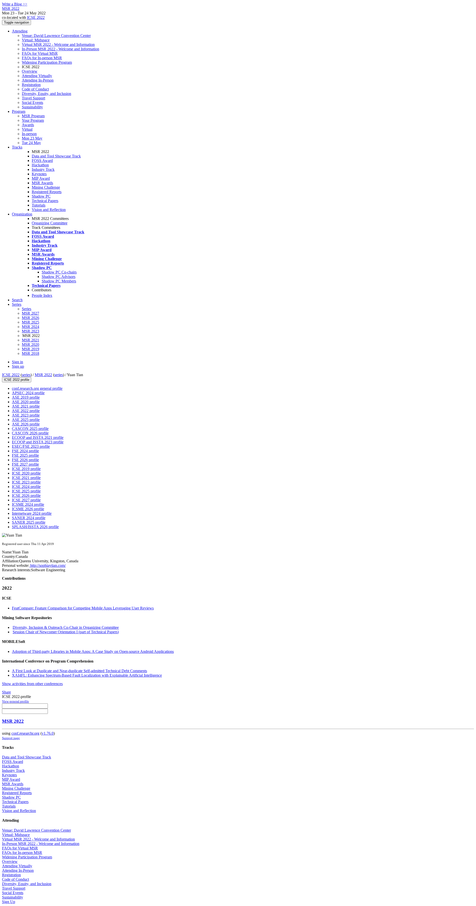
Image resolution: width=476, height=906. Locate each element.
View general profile (15, 701)
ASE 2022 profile (26, 411)
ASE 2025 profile (26, 420)
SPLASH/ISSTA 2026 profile (35, 527)
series (26, 375)
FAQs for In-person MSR (42, 58)
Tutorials (38, 205)
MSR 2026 (30, 318)
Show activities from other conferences (32, 684)
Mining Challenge (46, 187)
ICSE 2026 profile (26, 495)
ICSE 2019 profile (26, 469)
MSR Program (33, 116)
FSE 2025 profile (25, 455)
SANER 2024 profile (28, 518)
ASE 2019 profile (26, 397)
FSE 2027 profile (25, 464)
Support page (11, 738)
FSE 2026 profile (25, 460)
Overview (29, 71)
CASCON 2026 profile (30, 433)
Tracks (17, 147)
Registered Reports (46, 192)
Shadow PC (41, 196)
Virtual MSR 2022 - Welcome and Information (58, 44)
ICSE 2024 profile (26, 486)
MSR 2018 (30, 353)
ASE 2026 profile (26, 424)
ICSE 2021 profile (26, 478)
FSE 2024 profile (25, 451)
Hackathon (40, 165)
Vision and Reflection (49, 210)
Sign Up (8, 902)
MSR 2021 (30, 340)
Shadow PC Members (59, 281)
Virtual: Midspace (36, 40)
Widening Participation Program (47, 62)
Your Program (33, 120)
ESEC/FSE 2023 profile (31, 446)
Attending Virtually (37, 76)
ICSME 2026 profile (28, 509)
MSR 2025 (30, 322)
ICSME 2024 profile (28, 504)
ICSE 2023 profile (26, 482)
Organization (22, 214)
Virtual (27, 129)
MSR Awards (42, 183)
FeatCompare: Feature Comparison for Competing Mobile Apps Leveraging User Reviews (83, 608)
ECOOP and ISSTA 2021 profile (37, 437)
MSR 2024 (30, 327)
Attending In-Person (38, 80)
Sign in (17, 362)
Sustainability (32, 107)
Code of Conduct (35, 89)
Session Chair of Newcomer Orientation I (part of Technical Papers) (66, 632)
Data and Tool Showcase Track (56, 156)
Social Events (32, 102)
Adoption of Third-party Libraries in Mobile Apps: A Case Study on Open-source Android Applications (93, 651)
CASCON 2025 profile (30, 428)
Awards (28, 125)
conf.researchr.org (25, 733)
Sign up (18, 366)
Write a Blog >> (14, 4)
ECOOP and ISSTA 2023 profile (37, 442)
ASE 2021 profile (26, 406)
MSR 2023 (30, 331)
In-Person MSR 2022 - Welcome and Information (60, 49)
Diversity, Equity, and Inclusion (46, 93)
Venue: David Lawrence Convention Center (56, 35)
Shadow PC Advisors (58, 276)
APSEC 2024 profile (28, 393)
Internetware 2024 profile (32, 513)
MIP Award (41, 178)
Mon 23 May (32, 138)
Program (18, 111)
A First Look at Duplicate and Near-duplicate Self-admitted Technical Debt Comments (79, 671)
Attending (20, 31)
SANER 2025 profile (28, 522)
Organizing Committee (49, 223)
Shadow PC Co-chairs (59, 272)
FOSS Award (42, 160)
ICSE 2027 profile (26, 500)
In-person (29, 134)
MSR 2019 (30, 349)
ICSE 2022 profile (16, 380)
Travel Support (33, 98)
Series (26, 309)
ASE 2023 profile (26, 415)
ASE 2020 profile (26, 402)
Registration (31, 85)
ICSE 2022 (36, 17)
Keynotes (39, 174)
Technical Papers (45, 201)
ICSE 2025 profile (26, 491)
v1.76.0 (48, 733)
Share (6, 692)
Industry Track (43, 169)
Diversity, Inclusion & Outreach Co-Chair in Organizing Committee (66, 627)
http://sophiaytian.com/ (47, 565)
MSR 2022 (43, 375)
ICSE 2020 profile (26, 473)
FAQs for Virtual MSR (40, 53)
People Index (42, 295)
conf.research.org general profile (37, 388)
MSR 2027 (30, 313)
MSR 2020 (30, 344)
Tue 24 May (31, 143)
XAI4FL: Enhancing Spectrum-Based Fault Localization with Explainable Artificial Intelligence (87, 675)
